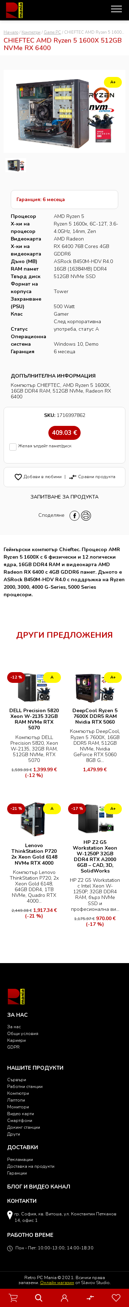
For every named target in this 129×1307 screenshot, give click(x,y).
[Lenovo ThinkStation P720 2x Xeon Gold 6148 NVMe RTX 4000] (34, 820)
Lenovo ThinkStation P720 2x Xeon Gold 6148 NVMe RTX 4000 (34, 854)
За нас (14, 1027)
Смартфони (19, 1120)
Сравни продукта (91, 476)
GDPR (13, 1047)
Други (13, 1134)
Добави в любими (38, 476)
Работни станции (25, 1086)
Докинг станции (23, 1127)
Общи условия (22, 1033)
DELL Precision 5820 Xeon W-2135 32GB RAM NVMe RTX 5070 (34, 719)
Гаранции (17, 1173)
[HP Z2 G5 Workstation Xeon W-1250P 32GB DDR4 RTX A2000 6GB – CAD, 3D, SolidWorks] (95, 818)
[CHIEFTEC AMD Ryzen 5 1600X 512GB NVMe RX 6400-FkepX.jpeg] (16, 165)
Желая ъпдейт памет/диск (45, 446)
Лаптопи (16, 1100)
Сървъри (16, 1080)
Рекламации (20, 1159)
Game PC (52, 32)
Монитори (18, 1107)
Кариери (16, 1040)
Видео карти (20, 1114)
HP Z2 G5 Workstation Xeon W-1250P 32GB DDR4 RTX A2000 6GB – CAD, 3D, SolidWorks (95, 856)
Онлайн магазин (57, 1282)
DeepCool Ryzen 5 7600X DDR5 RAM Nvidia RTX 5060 (95, 716)
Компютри (31, 32)
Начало (11, 32)
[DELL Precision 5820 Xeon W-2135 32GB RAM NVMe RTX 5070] (34, 687)
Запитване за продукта (64, 497)
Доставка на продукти (30, 1166)
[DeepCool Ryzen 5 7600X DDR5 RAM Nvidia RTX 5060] (95, 687)
